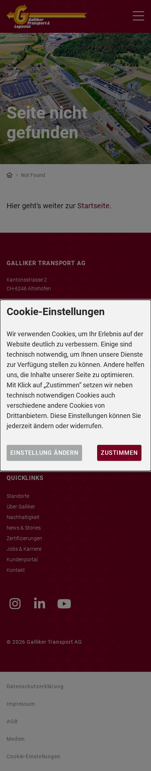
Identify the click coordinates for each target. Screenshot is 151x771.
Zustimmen (119, 452)
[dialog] (75, 385)
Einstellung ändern (44, 452)
